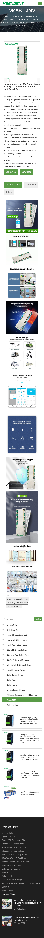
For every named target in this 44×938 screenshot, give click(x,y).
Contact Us (11, 172)
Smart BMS (32, 17)
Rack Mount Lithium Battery (17, 645)
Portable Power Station (16, 670)
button (38, 619)
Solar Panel (11, 680)
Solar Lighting (12, 705)
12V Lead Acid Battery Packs (18, 655)
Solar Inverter (12, 685)
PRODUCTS (18, 17)
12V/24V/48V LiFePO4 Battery (19, 660)
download (26, 172)
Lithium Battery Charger (16, 690)
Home (7, 17)
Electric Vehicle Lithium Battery (19, 665)
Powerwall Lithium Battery (17, 640)
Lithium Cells (12, 625)
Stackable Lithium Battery (17, 650)
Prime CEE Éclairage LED (17, 635)
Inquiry (9, 192)
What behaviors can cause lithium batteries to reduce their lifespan (27, 903)
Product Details (13, 185)
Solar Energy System (15, 675)
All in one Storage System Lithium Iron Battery (22, 695)
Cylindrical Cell (12, 630)
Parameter (31, 185)
